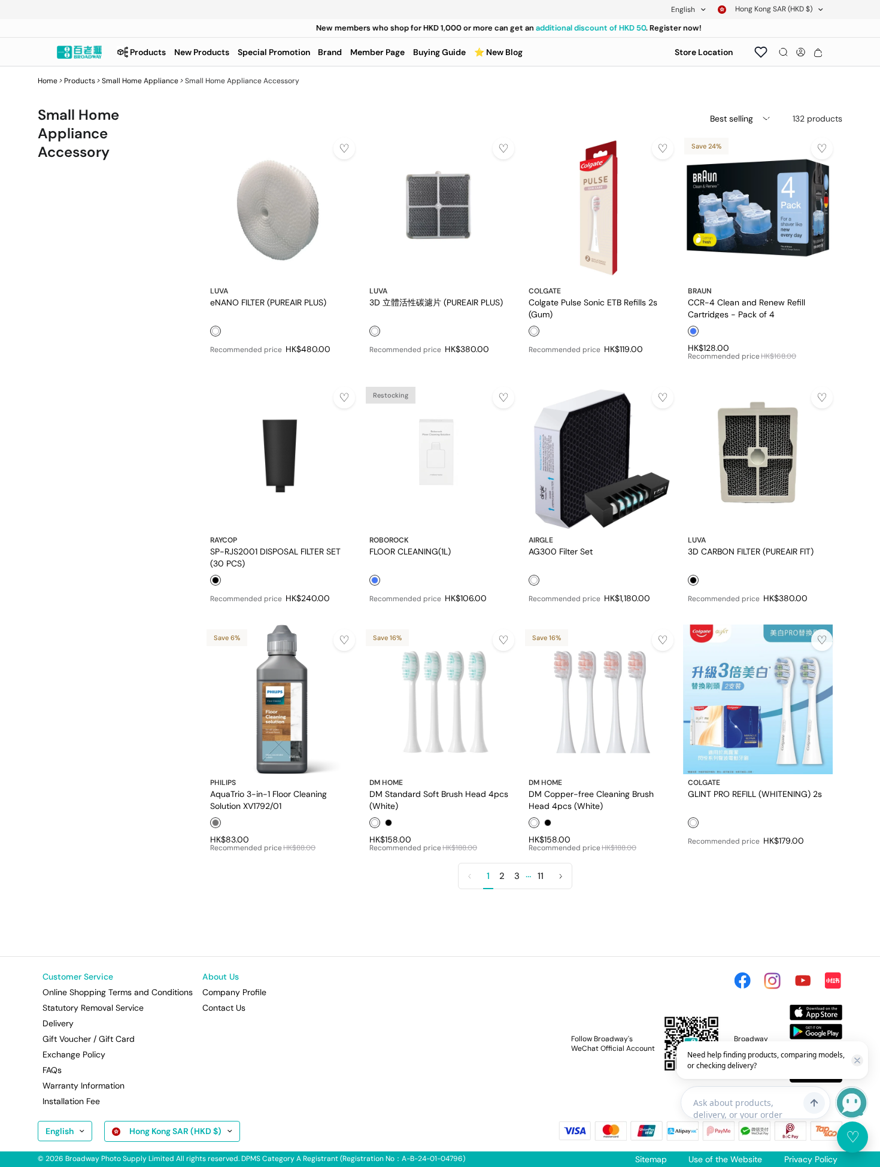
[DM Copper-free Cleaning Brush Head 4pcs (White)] (598, 699)
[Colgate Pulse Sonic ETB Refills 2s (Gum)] (598, 208)
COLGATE (545, 291)
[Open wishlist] (761, 52)
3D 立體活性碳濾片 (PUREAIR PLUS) (436, 302)
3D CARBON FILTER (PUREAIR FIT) (751, 551)
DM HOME (386, 782)
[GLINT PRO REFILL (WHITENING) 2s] (758, 699)
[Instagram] (772, 980)
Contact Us (223, 1007)
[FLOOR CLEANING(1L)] (439, 457)
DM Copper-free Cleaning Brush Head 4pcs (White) (591, 799)
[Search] (783, 52)
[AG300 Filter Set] (598, 457)
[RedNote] (832, 980)
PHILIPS (223, 782)
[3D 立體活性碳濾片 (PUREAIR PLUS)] (439, 208)
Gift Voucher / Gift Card (89, 1038)
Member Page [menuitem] (377, 52)
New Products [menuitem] (201, 52)
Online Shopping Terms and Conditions (118, 992)
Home (47, 81)
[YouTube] (802, 980)
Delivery (58, 1023)
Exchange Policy (74, 1054)
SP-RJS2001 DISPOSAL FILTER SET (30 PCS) (275, 557)
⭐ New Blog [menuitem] (498, 52)
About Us (220, 976)
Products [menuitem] (148, 52)
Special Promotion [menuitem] (274, 52)
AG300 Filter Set (561, 551)
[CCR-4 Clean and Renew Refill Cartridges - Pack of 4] (758, 208)
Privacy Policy (810, 1159)
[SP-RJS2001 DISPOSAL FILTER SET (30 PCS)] (280, 457)
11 (541, 876)
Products (79, 81)
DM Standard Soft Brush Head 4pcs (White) (438, 799)
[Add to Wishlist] (344, 148)
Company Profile (234, 992)
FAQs (52, 1070)
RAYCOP (223, 540)
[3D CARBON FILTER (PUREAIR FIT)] (758, 457)
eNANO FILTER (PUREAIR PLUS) (268, 302)
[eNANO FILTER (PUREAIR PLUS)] (280, 208)
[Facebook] (742, 980)
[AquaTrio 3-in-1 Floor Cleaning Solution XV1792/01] (280, 699)
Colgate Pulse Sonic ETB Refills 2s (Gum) (593, 308)
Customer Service (78, 976)
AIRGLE (541, 540)
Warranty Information (84, 1085)
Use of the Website (725, 1159)
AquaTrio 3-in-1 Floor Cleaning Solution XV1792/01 (268, 799)
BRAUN (700, 291)
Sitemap (651, 1159)
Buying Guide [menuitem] (439, 52)
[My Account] (801, 52)
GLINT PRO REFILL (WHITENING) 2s (755, 794)
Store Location (704, 52)
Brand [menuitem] (330, 52)
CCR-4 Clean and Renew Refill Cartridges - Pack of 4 (746, 308)
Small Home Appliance (140, 81)
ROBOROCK (389, 540)
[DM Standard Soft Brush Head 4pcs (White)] (439, 699)
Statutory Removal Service (93, 1007)
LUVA (219, 291)
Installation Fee (71, 1101)
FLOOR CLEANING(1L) (410, 551)
